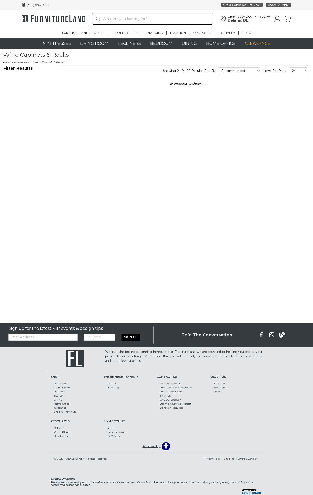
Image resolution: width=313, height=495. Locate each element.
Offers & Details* (247, 458)
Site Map (229, 458)
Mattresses (57, 43)
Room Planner (63, 431)
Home (7, 62)
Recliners (129, 43)
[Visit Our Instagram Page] (272, 335)
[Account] (277, 19)
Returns (111, 383)
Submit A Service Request (175, 403)
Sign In (111, 428)
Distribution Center (172, 391)
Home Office (220, 43)
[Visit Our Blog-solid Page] (282, 335)
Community (220, 387)
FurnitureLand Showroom (176, 387)
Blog (246, 33)
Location (178, 33)
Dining (189, 43)
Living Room (94, 43)
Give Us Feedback (170, 399)
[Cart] (287, 19)
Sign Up (131, 337)
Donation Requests (171, 407)
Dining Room (23, 62)
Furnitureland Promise (83, 33)
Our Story (218, 383)
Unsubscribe (61, 435)
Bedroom (161, 43)
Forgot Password (117, 431)
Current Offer (124, 33)
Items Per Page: (275, 70)
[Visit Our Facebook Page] (261, 335)
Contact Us (202, 33)
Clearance (257, 43)
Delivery (227, 33)
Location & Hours (170, 383)
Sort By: (210, 70)
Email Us (165, 395)
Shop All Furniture (65, 411)
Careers (217, 391)
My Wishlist (114, 435)
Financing (154, 33)
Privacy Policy (212, 458)
